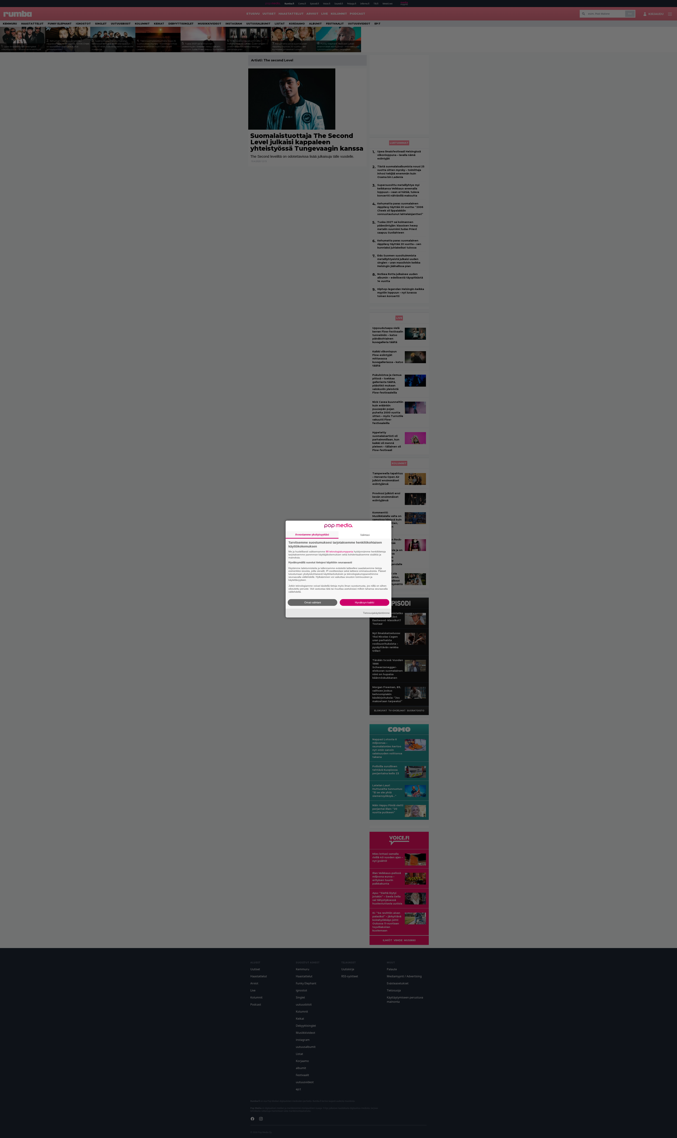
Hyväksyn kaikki (364, 602)
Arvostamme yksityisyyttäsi (312, 534)
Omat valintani (312, 602)
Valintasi (365, 534)
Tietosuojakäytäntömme (376, 613)
